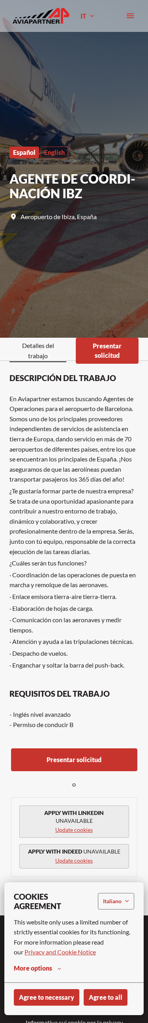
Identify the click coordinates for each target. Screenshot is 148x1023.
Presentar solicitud (74, 759)
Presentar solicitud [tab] (107, 350)
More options (33, 968)
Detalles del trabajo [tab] (38, 350)
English (54, 152)
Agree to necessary (46, 997)
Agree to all (105, 997)
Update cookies (74, 829)
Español (24, 152)
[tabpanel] (74, 638)
